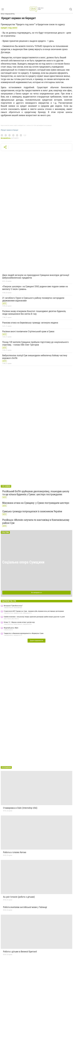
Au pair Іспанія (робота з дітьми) (19, 897)
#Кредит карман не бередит (9, 130)
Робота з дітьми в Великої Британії (20, 951)
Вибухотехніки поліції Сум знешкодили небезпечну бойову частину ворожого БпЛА (34, 356)
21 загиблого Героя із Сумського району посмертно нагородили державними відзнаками (33, 299)
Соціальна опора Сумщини (23, 562)
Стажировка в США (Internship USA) (20, 808)
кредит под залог (9, 27)
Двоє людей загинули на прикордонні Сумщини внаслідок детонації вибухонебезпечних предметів (35, 276)
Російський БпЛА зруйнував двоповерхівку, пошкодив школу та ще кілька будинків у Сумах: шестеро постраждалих (35, 493)
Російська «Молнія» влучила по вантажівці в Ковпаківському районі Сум (35, 521)
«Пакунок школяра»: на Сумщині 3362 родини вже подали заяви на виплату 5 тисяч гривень (35, 287)
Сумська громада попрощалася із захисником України (32, 511)
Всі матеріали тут (36, 592)
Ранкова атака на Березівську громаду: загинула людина (30, 322)
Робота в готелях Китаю (14, 852)
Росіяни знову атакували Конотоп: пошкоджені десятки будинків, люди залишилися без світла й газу (34, 312)
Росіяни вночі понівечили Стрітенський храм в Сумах (28, 331)
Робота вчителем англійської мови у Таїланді (25, 907)
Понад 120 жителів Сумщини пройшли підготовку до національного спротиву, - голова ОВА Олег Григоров (35, 343)
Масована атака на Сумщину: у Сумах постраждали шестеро (35, 502)
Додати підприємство (36, 640)
